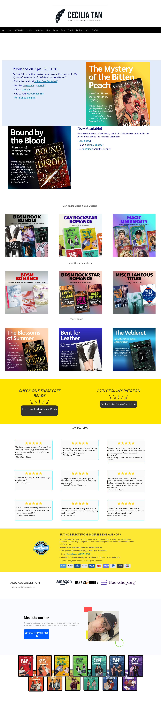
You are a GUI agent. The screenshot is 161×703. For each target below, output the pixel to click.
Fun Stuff (29, 30)
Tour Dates (79, 30)
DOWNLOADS (18, 30)
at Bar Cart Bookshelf (45, 81)
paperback (28, 85)
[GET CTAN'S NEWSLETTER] (36, 636)
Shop (48, 30)
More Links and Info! (25, 97)
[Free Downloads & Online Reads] (39, 412)
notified (87, 148)
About (9, 30)
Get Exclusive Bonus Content (117, 404)
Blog (3, 30)
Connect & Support (67, 30)
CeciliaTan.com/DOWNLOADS (78, 554)
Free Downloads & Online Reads (39, 409)
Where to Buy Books (92, 30)
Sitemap (55, 30)
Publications (39, 30)
